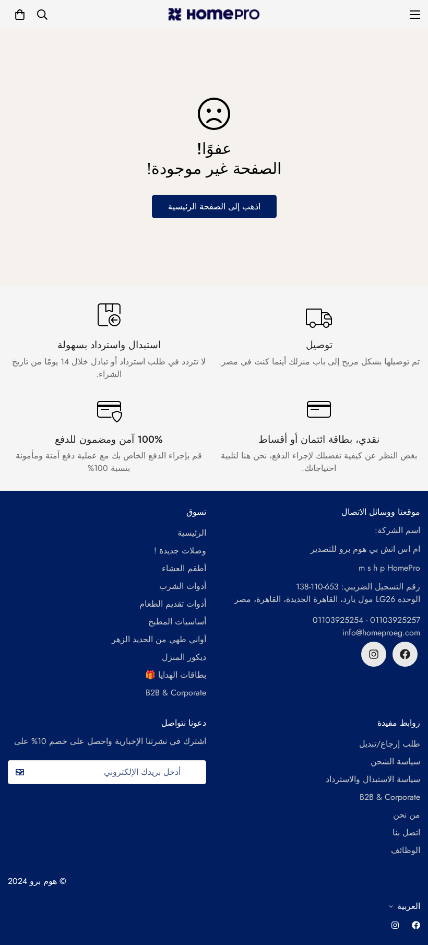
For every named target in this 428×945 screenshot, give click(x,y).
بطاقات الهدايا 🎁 (175, 675)
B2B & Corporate (176, 693)
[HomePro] (214, 14)
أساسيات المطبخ (177, 622)
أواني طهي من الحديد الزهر (159, 639)
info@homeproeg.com (381, 633)
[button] (20, 15)
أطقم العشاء (184, 568)
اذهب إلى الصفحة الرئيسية (214, 206)
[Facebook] (405, 654)
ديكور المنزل (184, 657)
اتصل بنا (406, 832)
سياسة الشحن (395, 761)
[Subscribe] (19, 772)
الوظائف (405, 850)
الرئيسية (191, 533)
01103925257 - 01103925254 (366, 620)
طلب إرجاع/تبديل (389, 744)
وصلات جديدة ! (180, 551)
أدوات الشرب (182, 586)
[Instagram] (373, 654)
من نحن (406, 815)
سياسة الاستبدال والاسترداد (373, 779)
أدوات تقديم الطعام (172, 604)
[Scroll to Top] (408, 888)
